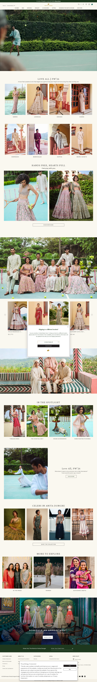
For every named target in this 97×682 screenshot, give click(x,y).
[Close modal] (68, 326)
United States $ (48, 342)
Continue (48, 346)
